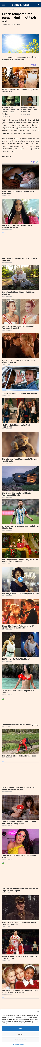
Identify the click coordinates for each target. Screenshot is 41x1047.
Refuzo (20, 1034)
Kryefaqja (4, 9)
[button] (38, 1012)
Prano (20, 1029)
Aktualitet (11, 9)
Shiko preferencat (20, 1040)
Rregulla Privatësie (18, 1044)
